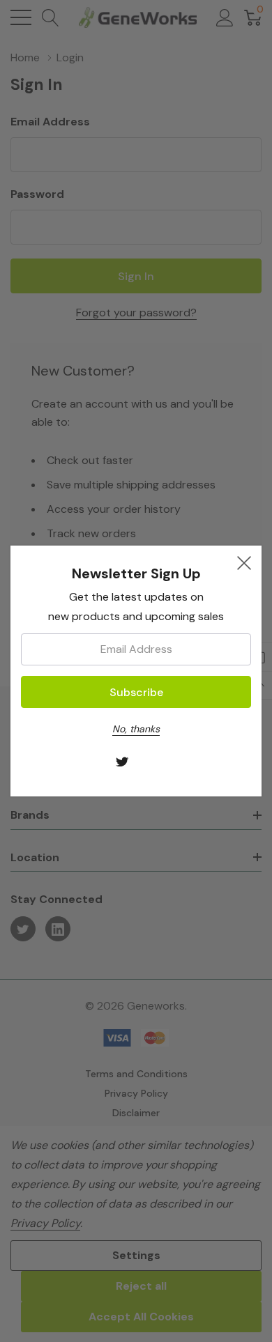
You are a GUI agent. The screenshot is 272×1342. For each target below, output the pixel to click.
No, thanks (136, 729)
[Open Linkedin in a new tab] (150, 762)
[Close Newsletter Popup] (244, 563)
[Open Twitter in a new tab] (122, 762)
